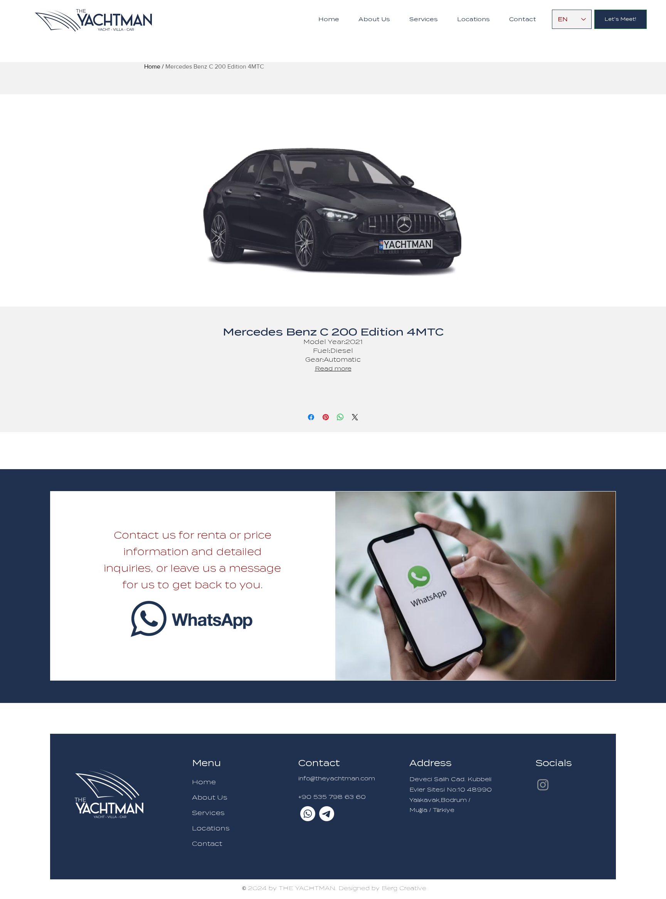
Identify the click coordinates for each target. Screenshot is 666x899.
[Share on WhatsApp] (340, 417)
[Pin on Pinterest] (325, 417)
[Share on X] (355, 417)
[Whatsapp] (307, 813)
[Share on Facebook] (311, 417)
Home (152, 66)
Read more (333, 369)
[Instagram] (542, 784)
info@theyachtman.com (336, 778)
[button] (423, 19)
